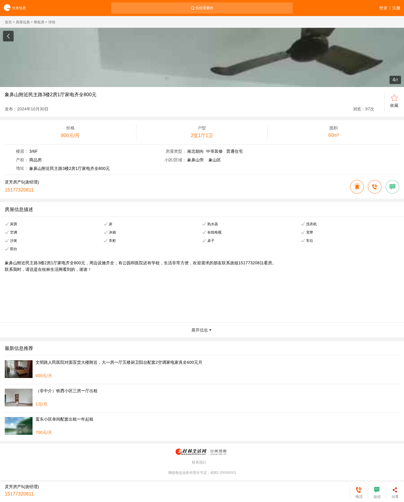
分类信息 (19, 8)
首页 (8, 22)
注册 (396, 8)
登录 (383, 8)
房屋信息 (23, 22)
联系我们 (199, 462)
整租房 (39, 22)
